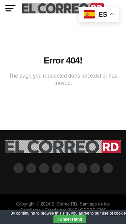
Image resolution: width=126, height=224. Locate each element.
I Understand (69, 219)
